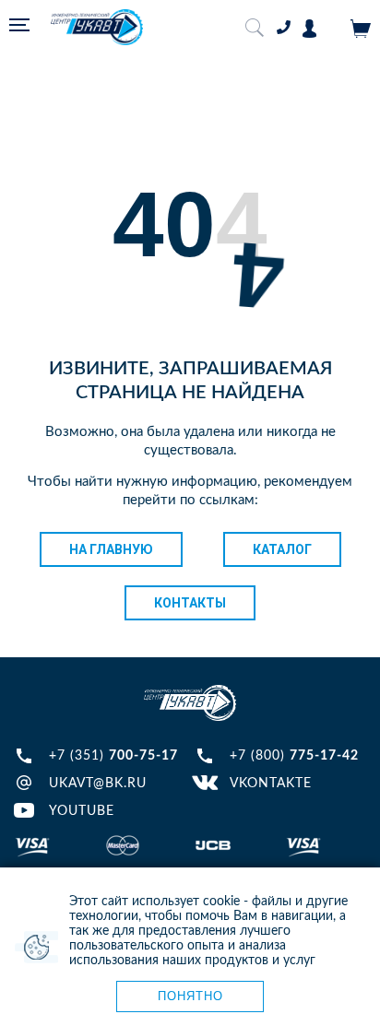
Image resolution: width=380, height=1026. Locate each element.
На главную (111, 549)
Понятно (190, 996)
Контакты (190, 603)
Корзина (360, 28)
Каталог (282, 549)
